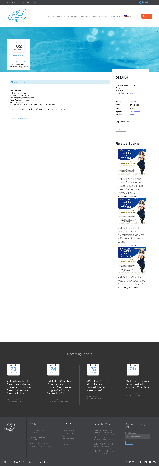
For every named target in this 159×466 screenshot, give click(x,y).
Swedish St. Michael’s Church (59, 401)
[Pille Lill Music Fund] (18, 16)
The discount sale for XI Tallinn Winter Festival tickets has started (105, 451)
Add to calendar (21, 118)
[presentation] (132, 163)
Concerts (132, 93)
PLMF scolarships (68, 433)
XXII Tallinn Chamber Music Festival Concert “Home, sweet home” (131, 281)
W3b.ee (45, 462)
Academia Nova (68, 430)
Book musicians (68, 439)
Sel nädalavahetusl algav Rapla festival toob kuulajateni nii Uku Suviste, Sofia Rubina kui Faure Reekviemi (106, 443)
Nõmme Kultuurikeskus (18, 62)
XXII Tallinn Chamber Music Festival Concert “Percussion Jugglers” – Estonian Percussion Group (131, 235)
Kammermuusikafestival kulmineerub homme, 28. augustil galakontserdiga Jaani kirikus (105, 433)
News (64, 436)
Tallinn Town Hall (15, 401)
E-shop (65, 442)
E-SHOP (65, 444)
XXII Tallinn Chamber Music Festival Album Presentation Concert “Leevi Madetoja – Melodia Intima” (130, 185)
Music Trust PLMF (136, 101)
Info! (34, 2)
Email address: (131, 433)
